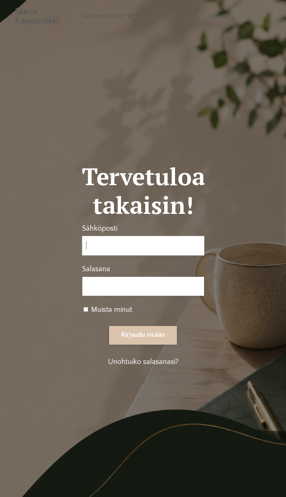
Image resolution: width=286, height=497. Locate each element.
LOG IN (218, 16)
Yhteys (153, 16)
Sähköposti (99, 228)
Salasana (96, 269)
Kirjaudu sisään (143, 335)
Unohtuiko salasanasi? (143, 362)
